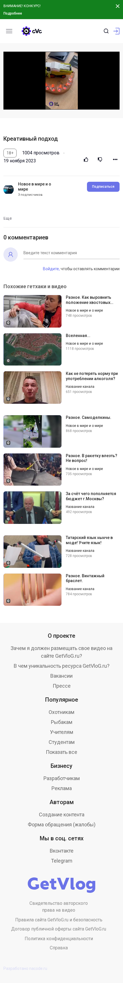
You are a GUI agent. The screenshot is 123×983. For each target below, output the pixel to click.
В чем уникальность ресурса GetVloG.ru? (62, 666)
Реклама (61, 788)
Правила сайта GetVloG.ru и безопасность (58, 920)
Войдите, (51, 269)
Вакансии (61, 676)
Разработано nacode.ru (25, 968)
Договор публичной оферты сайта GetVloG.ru (58, 929)
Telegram (61, 861)
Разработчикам (61, 778)
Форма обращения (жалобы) (62, 824)
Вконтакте (62, 851)
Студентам (62, 742)
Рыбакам (61, 722)
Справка (59, 947)
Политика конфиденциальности (59, 938)
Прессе (62, 686)
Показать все (61, 752)
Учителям (61, 732)
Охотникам (61, 712)
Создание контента (61, 815)
